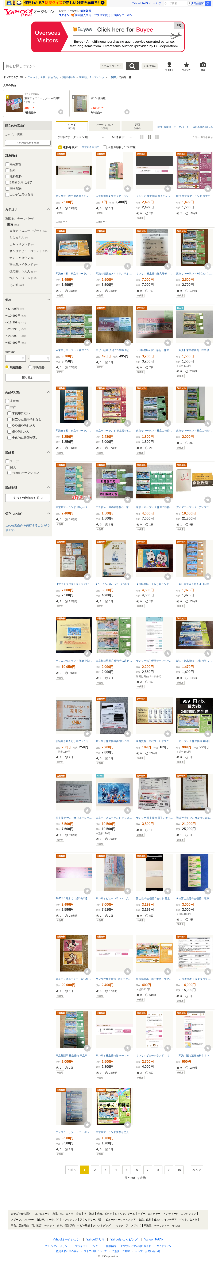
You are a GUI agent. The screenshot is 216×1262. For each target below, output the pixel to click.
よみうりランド (21, 244)
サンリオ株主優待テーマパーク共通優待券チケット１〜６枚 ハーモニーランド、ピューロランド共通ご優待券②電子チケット (154, 660)
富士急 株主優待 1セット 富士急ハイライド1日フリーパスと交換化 (154, 898)
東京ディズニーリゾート (28, 230)
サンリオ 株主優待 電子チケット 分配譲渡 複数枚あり (154, 196)
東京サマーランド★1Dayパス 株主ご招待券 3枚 (194, 273)
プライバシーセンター (87, 1246)
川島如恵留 (197, 3)
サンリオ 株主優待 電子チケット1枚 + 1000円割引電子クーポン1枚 (154, 817)
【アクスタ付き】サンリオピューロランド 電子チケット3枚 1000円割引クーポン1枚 (74, 584)
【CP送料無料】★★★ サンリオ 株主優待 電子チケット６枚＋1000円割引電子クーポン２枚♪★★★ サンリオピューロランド (194, 978)
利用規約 (111, 1246)
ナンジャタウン (21, 257)
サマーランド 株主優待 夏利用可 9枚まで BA (194, 741)
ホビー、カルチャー (149, 1213)
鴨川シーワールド (22, 278)
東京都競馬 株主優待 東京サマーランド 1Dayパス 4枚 (74, 1055)
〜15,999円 (15, 322)
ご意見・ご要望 (121, 1251)
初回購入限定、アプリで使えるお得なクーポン (103, 15)
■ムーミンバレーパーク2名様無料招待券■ (114, 584)
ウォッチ (186, 70)
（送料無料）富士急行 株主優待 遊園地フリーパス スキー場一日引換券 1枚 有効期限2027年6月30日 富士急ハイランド (154, 350)
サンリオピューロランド (28, 251)
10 (179, 1169)
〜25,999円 (15, 336)
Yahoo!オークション (66, 1239)
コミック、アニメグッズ (127, 1225)
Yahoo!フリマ (95, 1239)
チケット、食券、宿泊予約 (59, 1225)
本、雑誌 (89, 1213)
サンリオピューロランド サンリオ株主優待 (154, 1055)
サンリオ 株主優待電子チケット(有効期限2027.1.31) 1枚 (74, 196)
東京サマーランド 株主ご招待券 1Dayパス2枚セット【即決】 (154, 430)
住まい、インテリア (165, 1219)
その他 (16, 284)
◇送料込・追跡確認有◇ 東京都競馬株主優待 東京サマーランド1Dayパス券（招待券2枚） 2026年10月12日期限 (114, 507)
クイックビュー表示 (157, 137)
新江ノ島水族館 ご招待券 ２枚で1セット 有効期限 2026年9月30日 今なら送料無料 (194, 660)
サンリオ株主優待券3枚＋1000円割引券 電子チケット (114, 741)
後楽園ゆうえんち (22, 271)
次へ (195, 1169)
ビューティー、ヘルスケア (120, 1219)
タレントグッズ (102, 1225)
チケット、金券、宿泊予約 (43, 77)
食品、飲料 (145, 1219)
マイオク (169, 70)
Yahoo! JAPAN (141, 3)
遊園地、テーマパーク (91, 77)
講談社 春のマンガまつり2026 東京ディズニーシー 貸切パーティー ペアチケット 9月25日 (194, 817)
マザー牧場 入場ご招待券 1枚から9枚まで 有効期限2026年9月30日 (114, 350)
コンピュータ (42, 1213)
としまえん (18, 237)
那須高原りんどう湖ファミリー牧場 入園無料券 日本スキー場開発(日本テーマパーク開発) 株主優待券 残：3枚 (74, 741)
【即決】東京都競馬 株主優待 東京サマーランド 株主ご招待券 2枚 (194, 350)
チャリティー (161, 1225)
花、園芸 (36, 1225)
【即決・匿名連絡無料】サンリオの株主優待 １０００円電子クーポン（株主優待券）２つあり (194, 1055)
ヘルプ (157, 3)
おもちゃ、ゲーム (125, 1213)
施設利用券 (68, 77)
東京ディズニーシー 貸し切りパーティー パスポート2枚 (74, 978)
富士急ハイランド (23, 264)
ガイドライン (163, 1246)
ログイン (63, 15)
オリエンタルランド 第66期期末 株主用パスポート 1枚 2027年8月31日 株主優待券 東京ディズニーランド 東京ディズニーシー (74, 660)
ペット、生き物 (188, 1219)
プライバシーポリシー (57, 1246)
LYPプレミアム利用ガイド (136, 1246)
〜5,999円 (14, 309)
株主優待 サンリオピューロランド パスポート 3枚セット (74, 817)
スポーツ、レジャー (22, 1219)
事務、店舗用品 (20, 1225)
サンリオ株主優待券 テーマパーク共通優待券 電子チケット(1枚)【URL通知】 (114, 1055)
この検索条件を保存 (27, 142)
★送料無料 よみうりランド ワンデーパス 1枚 (154, 584)
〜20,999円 (15, 329)
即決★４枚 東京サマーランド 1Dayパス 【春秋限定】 (74, 273)
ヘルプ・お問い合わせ (147, 1251)
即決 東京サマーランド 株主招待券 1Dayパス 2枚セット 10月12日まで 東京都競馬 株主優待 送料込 (194, 196)
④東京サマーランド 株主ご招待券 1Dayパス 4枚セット (74, 350)
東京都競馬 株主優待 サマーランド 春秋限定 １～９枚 (154, 978)
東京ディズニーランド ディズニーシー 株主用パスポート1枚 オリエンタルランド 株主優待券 (114, 817)
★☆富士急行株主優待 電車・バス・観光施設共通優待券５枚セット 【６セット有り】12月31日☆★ (194, 898)
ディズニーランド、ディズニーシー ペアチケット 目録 (194, 507)
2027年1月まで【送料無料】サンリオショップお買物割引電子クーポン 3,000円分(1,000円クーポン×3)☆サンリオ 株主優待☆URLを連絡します (74, 898)
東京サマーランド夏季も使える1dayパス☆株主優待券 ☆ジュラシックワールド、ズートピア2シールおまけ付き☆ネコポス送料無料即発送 (114, 1132)
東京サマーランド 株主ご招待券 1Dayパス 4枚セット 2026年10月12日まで (194, 430)
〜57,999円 (15, 342)
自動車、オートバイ (47, 1219)
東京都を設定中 (91, 147)
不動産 (147, 1225)
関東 (113, 77)
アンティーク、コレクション (179, 1213)
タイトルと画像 (141, 137)
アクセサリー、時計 (91, 1219)
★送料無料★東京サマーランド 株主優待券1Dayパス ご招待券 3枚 (114, 196)
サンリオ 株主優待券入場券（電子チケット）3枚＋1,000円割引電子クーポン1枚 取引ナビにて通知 (154, 273)
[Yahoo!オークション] (29, 10)
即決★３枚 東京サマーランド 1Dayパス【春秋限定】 (74, 430)
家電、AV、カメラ (63, 1213)
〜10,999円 (15, 315)
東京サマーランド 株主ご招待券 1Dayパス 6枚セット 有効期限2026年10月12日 (154, 507)
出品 (203, 70)
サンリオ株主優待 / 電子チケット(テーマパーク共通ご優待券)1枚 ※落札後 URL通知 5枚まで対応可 (114, 978)
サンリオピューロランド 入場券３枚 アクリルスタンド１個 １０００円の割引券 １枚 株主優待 (114, 898)
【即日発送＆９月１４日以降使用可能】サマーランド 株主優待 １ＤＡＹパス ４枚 (194, 584)
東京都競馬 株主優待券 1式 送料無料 (114, 660)
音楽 (78, 1213)
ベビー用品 (83, 1225)
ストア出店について (95, 1251)
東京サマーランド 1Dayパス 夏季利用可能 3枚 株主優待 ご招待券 (74, 507)
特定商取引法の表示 (67, 1251)
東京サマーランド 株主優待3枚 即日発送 (114, 430)
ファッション (69, 1219)
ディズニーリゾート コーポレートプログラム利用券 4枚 (74, 1132)
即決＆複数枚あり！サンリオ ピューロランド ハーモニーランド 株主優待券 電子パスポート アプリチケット (114, 273)
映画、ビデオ (104, 1213)
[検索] (208, 3)
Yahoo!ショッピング (124, 1239)
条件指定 (149, 66)
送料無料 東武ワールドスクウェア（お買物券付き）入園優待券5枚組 (154, 741)
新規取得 (85, 10)
